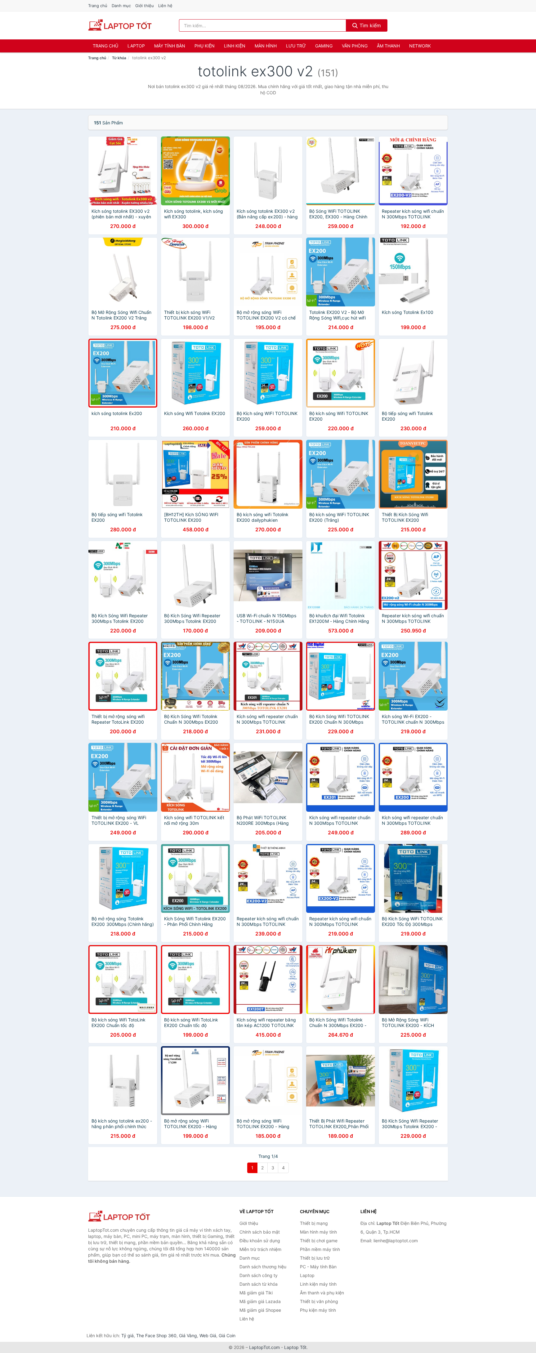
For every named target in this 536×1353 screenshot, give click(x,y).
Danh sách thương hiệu (262, 1266)
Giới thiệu (144, 5)
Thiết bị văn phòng (319, 1301)
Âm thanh (388, 45)
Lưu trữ (296, 45)
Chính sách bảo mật (259, 1232)
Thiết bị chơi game (318, 1240)
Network (420, 45)
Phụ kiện (204, 45)
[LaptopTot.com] (120, 25)
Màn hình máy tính (318, 1232)
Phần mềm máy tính (320, 1249)
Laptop (136, 45)
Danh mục (121, 5)
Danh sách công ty (258, 1275)
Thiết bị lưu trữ (315, 1258)
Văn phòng (355, 45)
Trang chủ (97, 5)
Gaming (324, 45)
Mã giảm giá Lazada (260, 1301)
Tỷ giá (127, 1335)
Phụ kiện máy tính (318, 1310)
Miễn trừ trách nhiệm (260, 1249)
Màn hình (266, 45)
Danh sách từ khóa (258, 1284)
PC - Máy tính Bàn (318, 1266)
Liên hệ (165, 5)
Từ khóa (119, 58)
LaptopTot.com (264, 1347)
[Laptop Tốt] (119, 1216)
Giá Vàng (188, 1335)
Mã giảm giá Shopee (260, 1310)
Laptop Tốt (295, 1347)
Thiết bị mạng (314, 1223)
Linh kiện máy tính (318, 1284)
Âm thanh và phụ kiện (322, 1292)
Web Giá (207, 1335)
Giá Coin (227, 1335)
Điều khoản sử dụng (259, 1240)
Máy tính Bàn (169, 45)
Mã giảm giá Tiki (256, 1292)
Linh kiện (234, 45)
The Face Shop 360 (156, 1335)
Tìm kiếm (369, 25)
